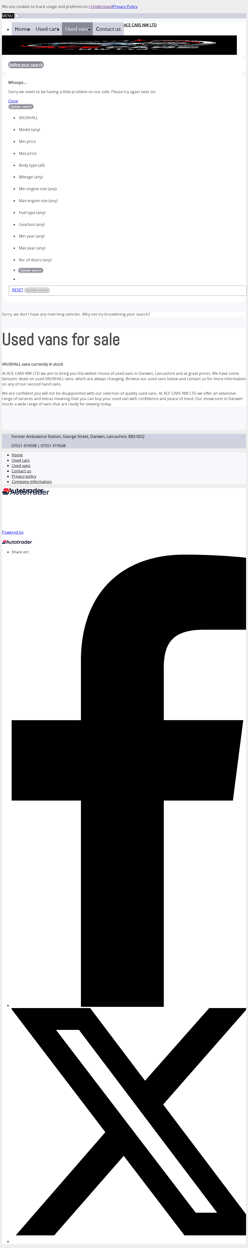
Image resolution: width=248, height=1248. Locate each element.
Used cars (21, 460)
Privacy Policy (125, 6)
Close (13, 101)
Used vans (21, 465)
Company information (32, 481)
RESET (17, 290)
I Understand (101, 6)
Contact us (21, 471)
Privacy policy (24, 476)
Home (17, 455)
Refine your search (26, 64)
